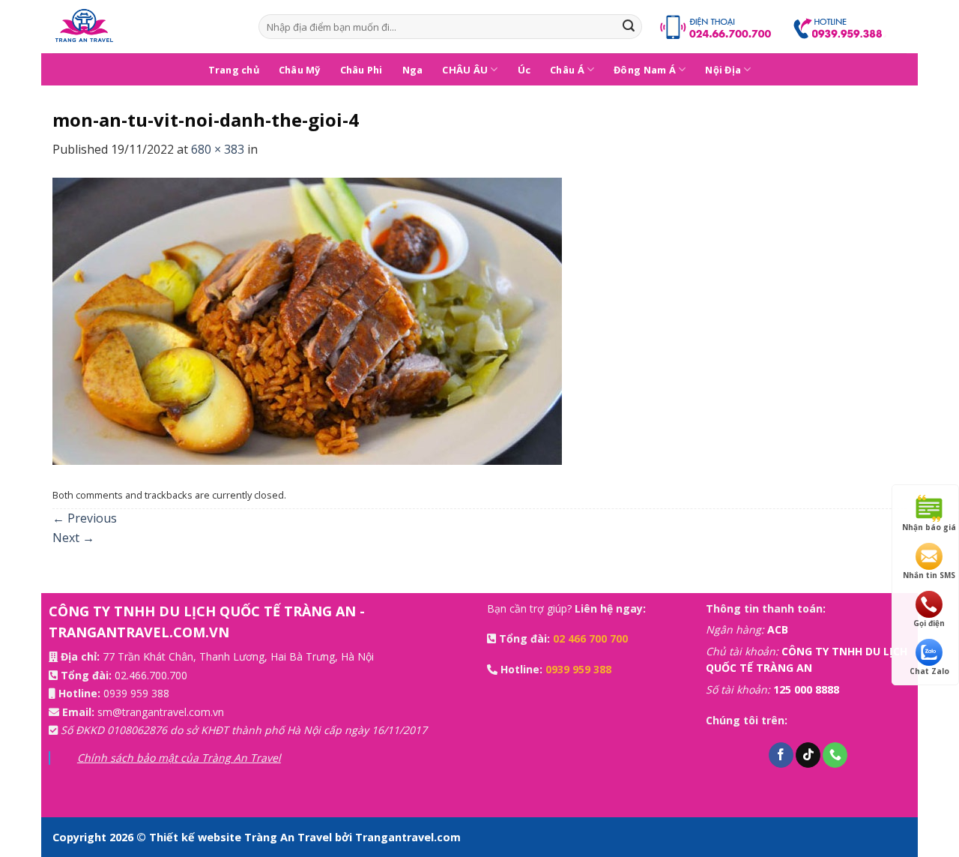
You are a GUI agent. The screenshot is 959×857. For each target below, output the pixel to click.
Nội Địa (723, 69)
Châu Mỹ (300, 69)
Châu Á (567, 69)
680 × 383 (217, 149)
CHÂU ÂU (465, 69)
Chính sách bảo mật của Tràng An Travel (179, 758)
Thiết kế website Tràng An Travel (242, 837)
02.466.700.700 (151, 675)
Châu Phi (361, 69)
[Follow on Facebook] (781, 755)
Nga (412, 69)
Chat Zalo (929, 671)
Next (73, 537)
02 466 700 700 (590, 638)
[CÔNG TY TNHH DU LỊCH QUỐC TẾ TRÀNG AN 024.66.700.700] (144, 26)
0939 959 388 (136, 693)
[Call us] (835, 755)
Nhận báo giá (929, 527)
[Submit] (628, 27)
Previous (84, 518)
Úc (524, 69)
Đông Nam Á (645, 69)
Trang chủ (233, 69)
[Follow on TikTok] (808, 755)
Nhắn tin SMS (929, 575)
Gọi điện (929, 623)
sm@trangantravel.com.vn (160, 712)
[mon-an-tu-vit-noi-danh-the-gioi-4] (307, 320)
